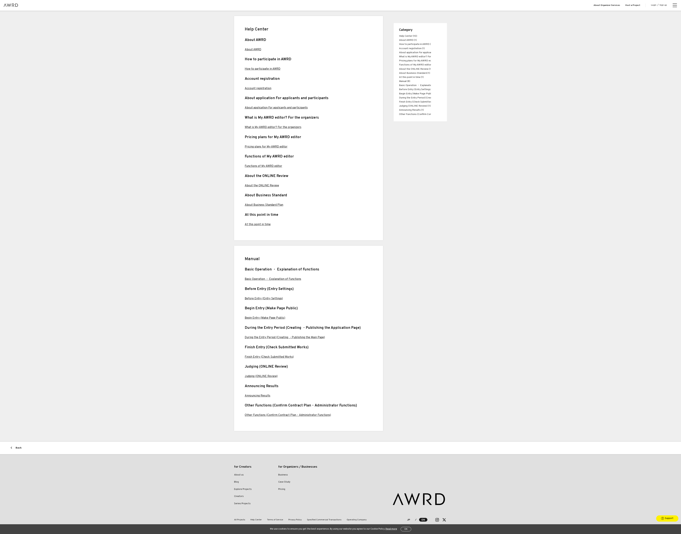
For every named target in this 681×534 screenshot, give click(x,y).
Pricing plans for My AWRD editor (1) (419, 60)
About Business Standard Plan (264, 205)
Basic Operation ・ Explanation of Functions (273, 279)
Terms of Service (275, 519)
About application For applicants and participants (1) (427, 52)
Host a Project (632, 5)
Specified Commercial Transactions (324, 519)
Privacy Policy (295, 519)
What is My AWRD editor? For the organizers (273, 127)
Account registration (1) (412, 48)
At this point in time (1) (411, 77)
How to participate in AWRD (262, 69)
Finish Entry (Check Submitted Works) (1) (421, 101)
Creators (239, 496)
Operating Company (357, 519)
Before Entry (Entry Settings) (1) (417, 89)
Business (283, 475)
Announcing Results (257, 396)
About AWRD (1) (408, 40)
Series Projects (242, 503)
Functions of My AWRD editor (263, 166)
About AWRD (253, 49)
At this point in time (258, 224)
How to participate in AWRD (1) (416, 44)
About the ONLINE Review (262, 185)
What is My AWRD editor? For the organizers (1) (425, 56)
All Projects (239, 519)
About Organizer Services (607, 5)
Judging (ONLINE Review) (261, 376)
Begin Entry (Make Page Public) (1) (418, 93)
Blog (236, 482)
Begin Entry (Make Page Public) (265, 318)
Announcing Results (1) (411, 110)
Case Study (284, 482)
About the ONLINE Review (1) (415, 69)
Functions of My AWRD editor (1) (416, 64)
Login (653, 5)
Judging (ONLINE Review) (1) (415, 105)
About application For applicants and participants (276, 108)
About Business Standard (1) (414, 73)
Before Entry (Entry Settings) (264, 298)
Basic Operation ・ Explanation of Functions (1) (424, 85)
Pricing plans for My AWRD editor (266, 147)
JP (408, 519)
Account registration (258, 88)
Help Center (256, 519)
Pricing (281, 489)
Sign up (663, 5)
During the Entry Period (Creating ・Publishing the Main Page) (285, 337)
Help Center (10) (408, 36)
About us (239, 475)
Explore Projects (243, 489)
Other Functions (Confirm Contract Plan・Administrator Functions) (288, 415)
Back (19, 447)
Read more (391, 529)
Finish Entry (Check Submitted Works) (269, 357)
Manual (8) (404, 81)
